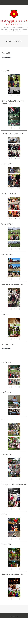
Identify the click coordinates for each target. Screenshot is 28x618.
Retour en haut (13, 616)
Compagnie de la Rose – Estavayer (14, 23)
